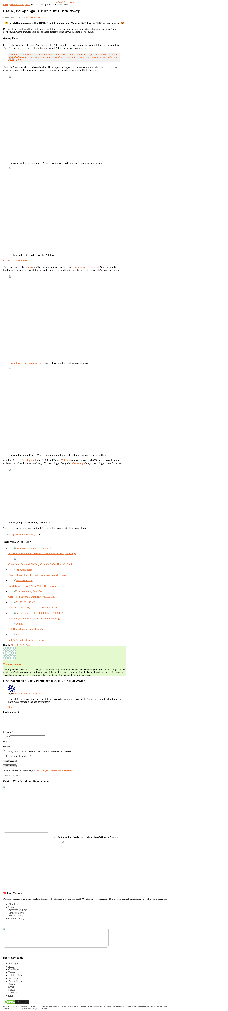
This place (66, 460)
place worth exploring (24, 534)
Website (6, 746)
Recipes (12, 983)
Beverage (13, 963)
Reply (10, 707)
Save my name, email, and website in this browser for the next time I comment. (39, 751)
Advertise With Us (17, 909)
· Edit (40, 694)
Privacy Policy (15, 915)
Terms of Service (16, 912)
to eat (30, 267)
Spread (11, 989)
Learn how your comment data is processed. (54, 770)
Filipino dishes (15, 975)
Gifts (10, 995)
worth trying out (26, 460)
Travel (27, 4)
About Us (13, 904)
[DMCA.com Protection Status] (16, 1004)
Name (6, 737)
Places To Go (15, 981)
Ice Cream (13, 978)
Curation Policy (16, 918)
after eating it (78, 463)
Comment (8, 732)
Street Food (14, 992)
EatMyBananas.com (23, 1006)
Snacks (11, 986)
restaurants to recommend (86, 267)
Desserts (12, 972)
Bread (11, 966)
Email (6, 741)
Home (5, 4)
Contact (12, 907)
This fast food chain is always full (25, 363)
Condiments (14, 969)
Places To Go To (17, 4)
